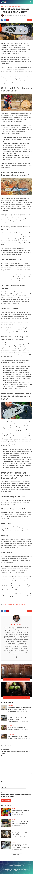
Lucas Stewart (13, 738)
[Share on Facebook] (2, 20)
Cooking (14, 819)
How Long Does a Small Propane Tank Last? (21, 833)
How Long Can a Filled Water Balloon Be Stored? (20, 811)
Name (3, 776)
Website (3, 787)
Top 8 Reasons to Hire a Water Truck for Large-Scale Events (19, 718)
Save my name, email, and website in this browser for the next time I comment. (16, 795)
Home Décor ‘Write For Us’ (16, 866)
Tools (13, 6)
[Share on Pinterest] (7, 20)
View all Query (15, 854)
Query (2, 6)
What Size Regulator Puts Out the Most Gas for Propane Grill (22, 822)
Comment (4, 756)
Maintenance (8, 6)
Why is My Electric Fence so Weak (17, 727)
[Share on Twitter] (5, 20)
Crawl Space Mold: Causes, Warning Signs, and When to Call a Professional (20, 708)
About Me (12, 864)
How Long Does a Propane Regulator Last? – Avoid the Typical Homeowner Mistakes (20, 845)
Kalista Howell (10, 15)
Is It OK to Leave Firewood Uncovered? (19, 736)
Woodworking (18, 6)
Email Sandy (19, 864)
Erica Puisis (12, 711)
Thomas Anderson (14, 729)
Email (3, 781)
